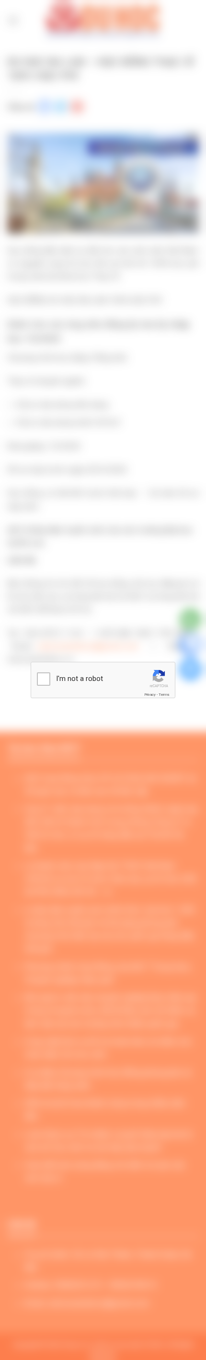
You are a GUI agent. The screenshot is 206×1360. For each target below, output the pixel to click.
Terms (164, 694)
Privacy (150, 694)
